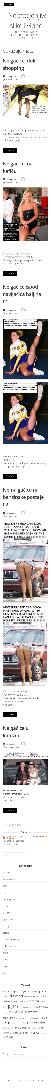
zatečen (27, 996)
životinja (6, 991)
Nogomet (21, 1007)
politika (6, 932)
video (5, 1036)
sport (5, 952)
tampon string (34, 1028)
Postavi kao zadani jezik (14, 840)
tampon (6, 966)
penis (5, 1017)
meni (9, 4)
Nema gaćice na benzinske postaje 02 (23, 497)
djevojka (36, 1007)
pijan (5, 885)
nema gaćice (11, 76)
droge (5, 1007)
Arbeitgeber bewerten (13, 1054)
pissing (6, 926)
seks (5, 1022)
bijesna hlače (9, 919)
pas (27, 1001)
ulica (12, 1027)
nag (4, 892)
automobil (17, 996)
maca (42, 1017)
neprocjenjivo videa (12, 939)
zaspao (14, 991)
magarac (25, 991)
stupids (6, 959)
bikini (6, 996)
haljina (34, 1001)
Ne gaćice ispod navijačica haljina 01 (22, 294)
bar (37, 991)
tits (12, 1032)
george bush (29, 1007)
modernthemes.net (34, 1080)
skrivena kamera (34, 1032)
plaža (42, 991)
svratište (43, 1006)
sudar (15, 1001)
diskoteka (22, 1001)
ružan (5, 973)
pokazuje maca (17, 1022)
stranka (6, 912)
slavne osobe (9, 879)
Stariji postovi (14, 825)
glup (18, 1027)
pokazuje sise (9, 946)
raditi (11, 1037)
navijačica (7, 1001)
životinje (6, 872)
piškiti (41, 1012)
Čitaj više (10, 150)
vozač (42, 1001)
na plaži (6, 906)
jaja (33, 991)
